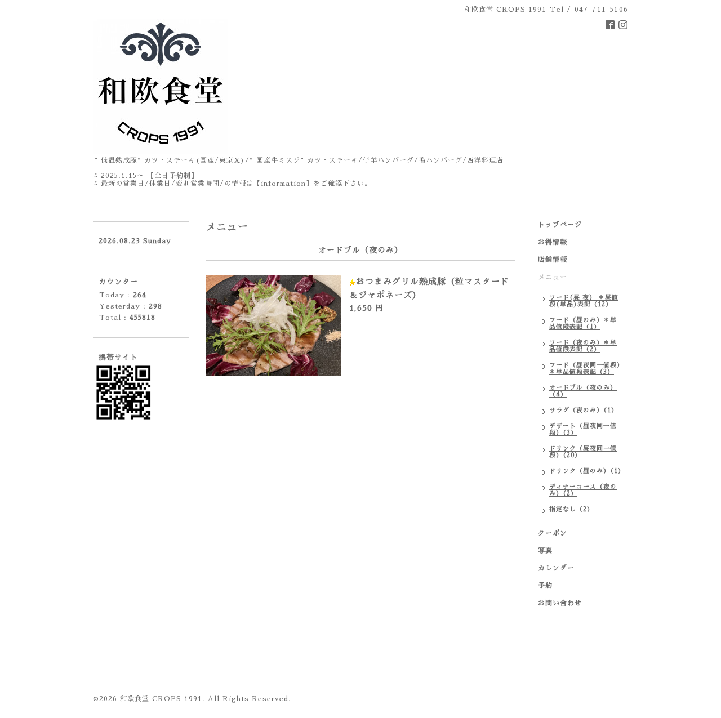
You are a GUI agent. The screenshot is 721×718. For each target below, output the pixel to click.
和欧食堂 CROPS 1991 (161, 698)
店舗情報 (552, 259)
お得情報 (552, 242)
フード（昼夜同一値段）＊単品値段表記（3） (585, 368)
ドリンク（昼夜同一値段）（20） (583, 451)
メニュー (552, 277)
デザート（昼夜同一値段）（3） (583, 429)
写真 (545, 550)
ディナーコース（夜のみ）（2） (583, 490)
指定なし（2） (571, 509)
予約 (545, 585)
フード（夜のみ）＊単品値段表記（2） (583, 346)
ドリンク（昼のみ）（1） (587, 471)
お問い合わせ (560, 603)
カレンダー (556, 568)
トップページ (560, 224)
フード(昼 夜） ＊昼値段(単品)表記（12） (583, 301)
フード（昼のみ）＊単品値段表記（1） (583, 323)
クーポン (552, 533)
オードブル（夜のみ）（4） (583, 391)
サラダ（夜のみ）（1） (583, 410)
